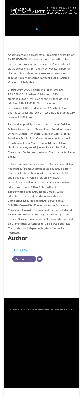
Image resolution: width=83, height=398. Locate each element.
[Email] (40, 259)
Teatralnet (19, 249)
